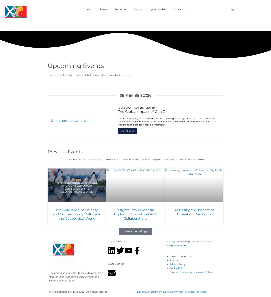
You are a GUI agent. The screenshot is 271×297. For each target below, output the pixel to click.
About (89, 9)
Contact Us (178, 9)
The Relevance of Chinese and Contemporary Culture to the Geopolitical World (77, 214)
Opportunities (157, 9)
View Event (127, 130)
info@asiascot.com (177, 245)
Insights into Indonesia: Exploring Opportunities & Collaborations (135, 214)
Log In (233, 9)
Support (137, 9)
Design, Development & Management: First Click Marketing (171, 291)
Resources (120, 9)
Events (104, 9)
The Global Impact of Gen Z (141, 112)
